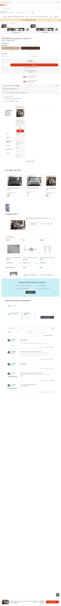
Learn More (30, 292)
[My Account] (26, 12)
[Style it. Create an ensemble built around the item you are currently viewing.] (7, 208)
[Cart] (32, 12)
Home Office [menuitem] (22, 16)
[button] (34, 20)
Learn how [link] (42, 603)
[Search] (59, 9)
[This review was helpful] (50, 392)
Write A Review (47, 317)
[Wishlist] (29, 12)
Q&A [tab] (14, 305)
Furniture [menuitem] (5, 16)
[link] (13, 602)
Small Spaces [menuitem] (45, 16)
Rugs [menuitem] (27, 16)
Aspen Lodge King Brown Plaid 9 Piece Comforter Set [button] (36, 343)
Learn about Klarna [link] (30, 81)
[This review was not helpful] (52, 347)
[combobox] (13, 332)
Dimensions (45, 32)
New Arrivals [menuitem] (38, 16)
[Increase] (8, 65)
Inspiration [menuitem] (56, 16)
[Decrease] (4, 65)
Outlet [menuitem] (50, 16)
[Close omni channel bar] (59, 20)
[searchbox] (29, 328)
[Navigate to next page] (33, 397)
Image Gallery (17, 32)
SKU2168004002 (12, 23)
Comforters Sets (4, 23)
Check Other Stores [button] (17, 98)
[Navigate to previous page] (27, 397)
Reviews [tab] (10, 305)
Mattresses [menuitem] (10, 16)
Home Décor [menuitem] (33, 16)
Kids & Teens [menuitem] (16, 16)
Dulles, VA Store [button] (8, 98)
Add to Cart (53, 601)
